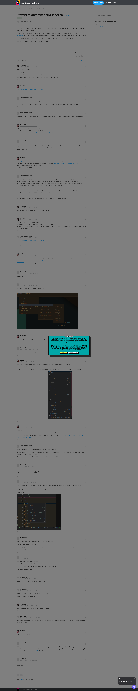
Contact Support (98, 2)
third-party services (59, 348)
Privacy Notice (65, 347)
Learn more (71, 342)
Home (18, 2)
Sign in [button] (115, 2)
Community (108, 2)
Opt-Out (79, 349)
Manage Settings (73, 352)
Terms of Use (77, 347)
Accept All (63, 352)
